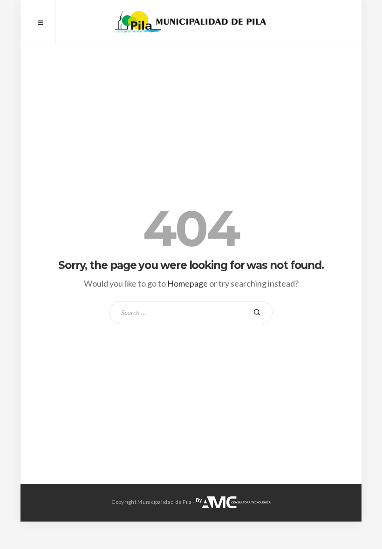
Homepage (187, 283)
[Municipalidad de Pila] (191, 22)
